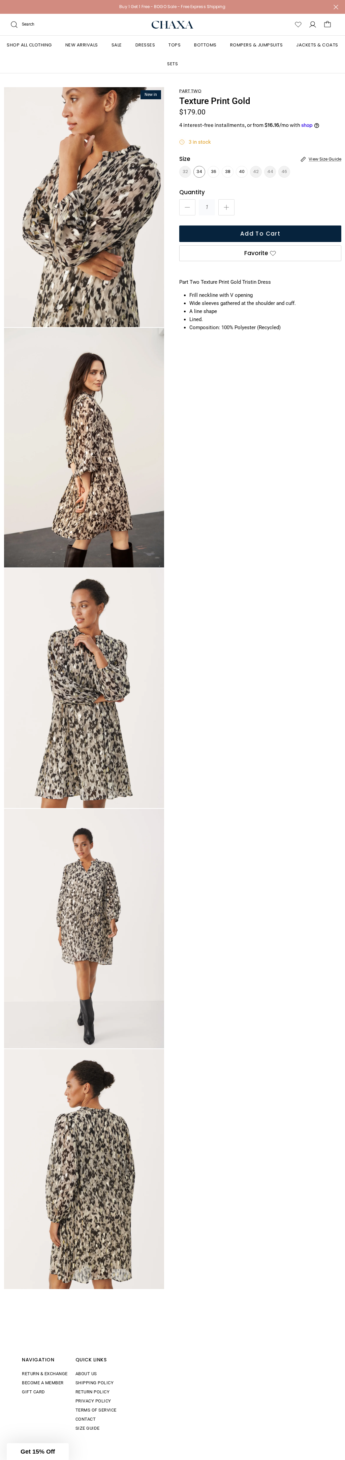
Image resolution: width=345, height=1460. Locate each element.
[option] (84, 207)
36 (213, 171)
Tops (174, 45)
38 (227, 171)
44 (270, 171)
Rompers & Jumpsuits (256, 45)
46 (284, 171)
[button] (38, 1451)
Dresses (145, 45)
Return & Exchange (45, 1373)
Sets (172, 64)
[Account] (313, 25)
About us (86, 1373)
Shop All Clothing (29, 45)
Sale (117, 45)
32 (185, 171)
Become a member (43, 1382)
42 (256, 171)
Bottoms (205, 45)
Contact (85, 1419)
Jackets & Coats (317, 45)
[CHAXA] (173, 25)
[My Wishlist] (298, 24)
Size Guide (87, 1428)
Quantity (192, 192)
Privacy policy (93, 1400)
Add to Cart (260, 234)
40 (242, 171)
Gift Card (33, 1391)
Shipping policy (94, 1382)
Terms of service (96, 1410)
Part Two (190, 91)
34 (199, 171)
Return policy (92, 1391)
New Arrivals (81, 45)
